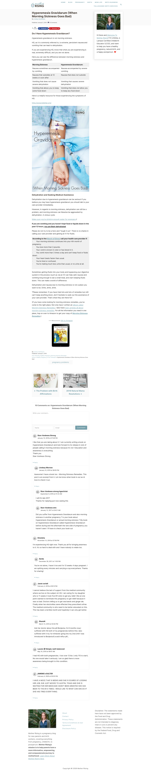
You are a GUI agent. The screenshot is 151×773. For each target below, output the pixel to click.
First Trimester (36, 355)
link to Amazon (67, 321)
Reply (36, 462)
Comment (81, 428)
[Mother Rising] (38, 5)
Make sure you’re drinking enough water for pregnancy (54, 219)
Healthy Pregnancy (45, 355)
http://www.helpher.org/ (41, 103)
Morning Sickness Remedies (59, 355)
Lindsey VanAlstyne (39, 19)
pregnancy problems (60, 362)
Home (33, 357)
